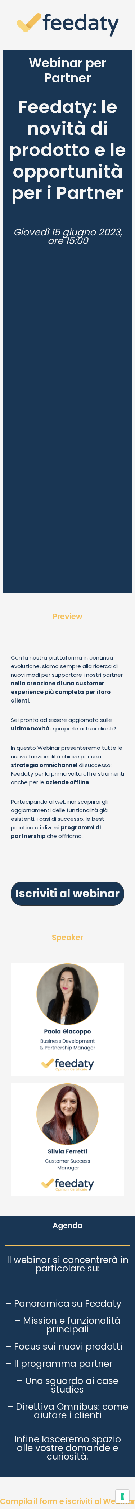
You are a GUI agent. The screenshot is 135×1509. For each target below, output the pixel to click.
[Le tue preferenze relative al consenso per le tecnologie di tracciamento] (122, 1496)
